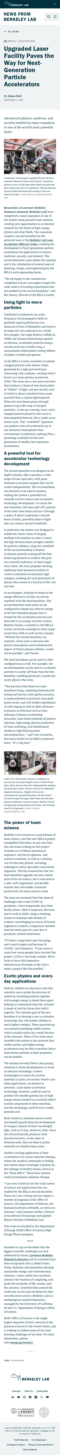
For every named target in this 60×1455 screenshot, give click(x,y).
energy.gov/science (21, 1342)
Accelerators (17, 1360)
